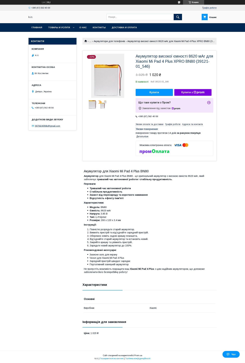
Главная (37, 27)
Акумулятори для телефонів (109, 41)
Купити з (187, 92)
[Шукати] (178, 17)
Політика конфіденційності (137, 358)
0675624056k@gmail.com (47, 126)
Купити (154, 92)
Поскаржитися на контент (112, 358)
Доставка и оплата (124, 27)
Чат (234, 354)
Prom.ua (138, 355)
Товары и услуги (59, 27)
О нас (83, 27)
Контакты (99, 27)
